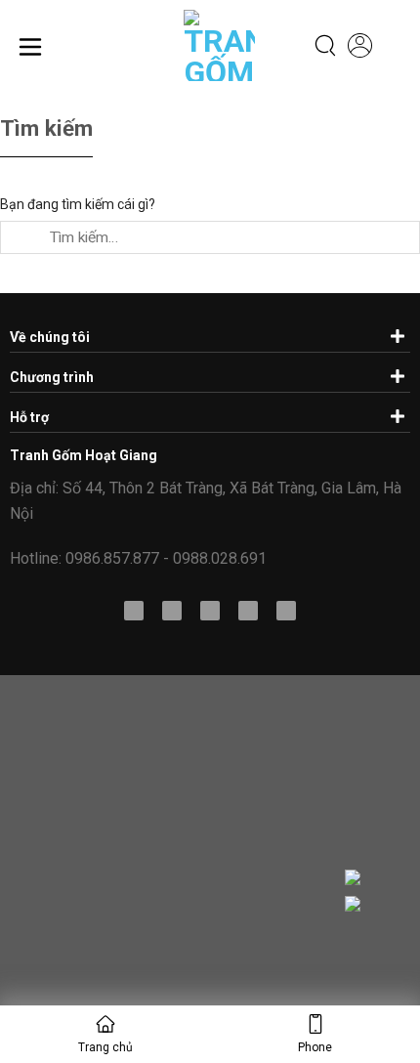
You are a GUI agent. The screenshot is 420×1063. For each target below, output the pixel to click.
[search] (326, 45)
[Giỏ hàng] (395, 47)
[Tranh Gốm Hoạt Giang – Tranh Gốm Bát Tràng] (205, 45)
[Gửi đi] (19, 237)
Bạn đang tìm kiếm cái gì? (77, 204)
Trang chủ (105, 1047)
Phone (315, 1047)
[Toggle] (395, 335)
